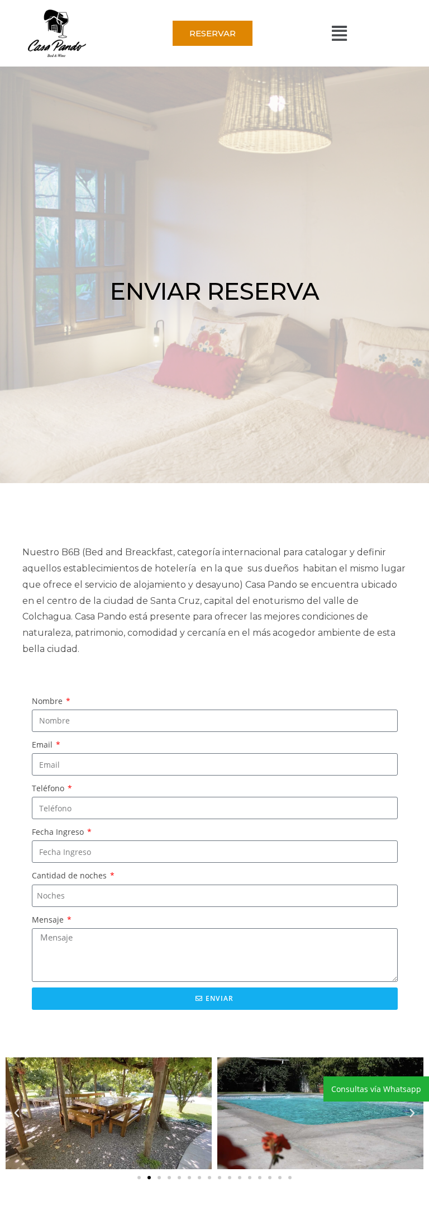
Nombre (48, 701)
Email (43, 744)
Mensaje (49, 919)
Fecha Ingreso (59, 831)
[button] (339, 33)
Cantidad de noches (70, 875)
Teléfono (49, 788)
